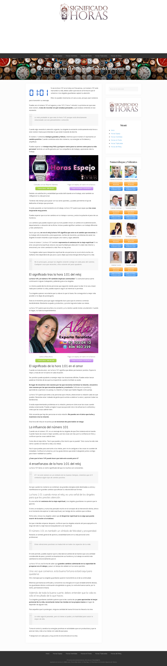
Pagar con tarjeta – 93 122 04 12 (81, 360)
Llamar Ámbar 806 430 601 (116, 240)
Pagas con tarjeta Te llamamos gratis (116, 188)
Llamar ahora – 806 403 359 (46, 360)
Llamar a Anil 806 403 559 (130, 183)
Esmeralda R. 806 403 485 (116, 183)
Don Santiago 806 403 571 (115, 212)
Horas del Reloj (116, 147)
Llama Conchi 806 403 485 (116, 269)
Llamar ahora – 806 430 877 (46, 188)
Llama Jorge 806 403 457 (131, 269)
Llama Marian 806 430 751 (130, 212)
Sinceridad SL (96, 660)
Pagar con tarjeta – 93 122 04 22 (81, 188)
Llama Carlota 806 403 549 (130, 240)
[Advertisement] (83, 38)
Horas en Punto (116, 140)
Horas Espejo (115, 133)
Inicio (113, 130)
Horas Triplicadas (117, 143)
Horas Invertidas (116, 137)
